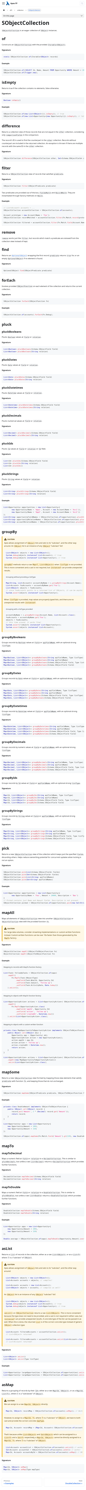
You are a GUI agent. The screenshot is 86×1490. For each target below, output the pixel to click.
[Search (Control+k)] (82, 3)
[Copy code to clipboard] (81, 56)
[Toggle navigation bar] (3, 3)
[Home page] (4, 10)
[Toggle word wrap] (77, 70)
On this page (8, 16)
